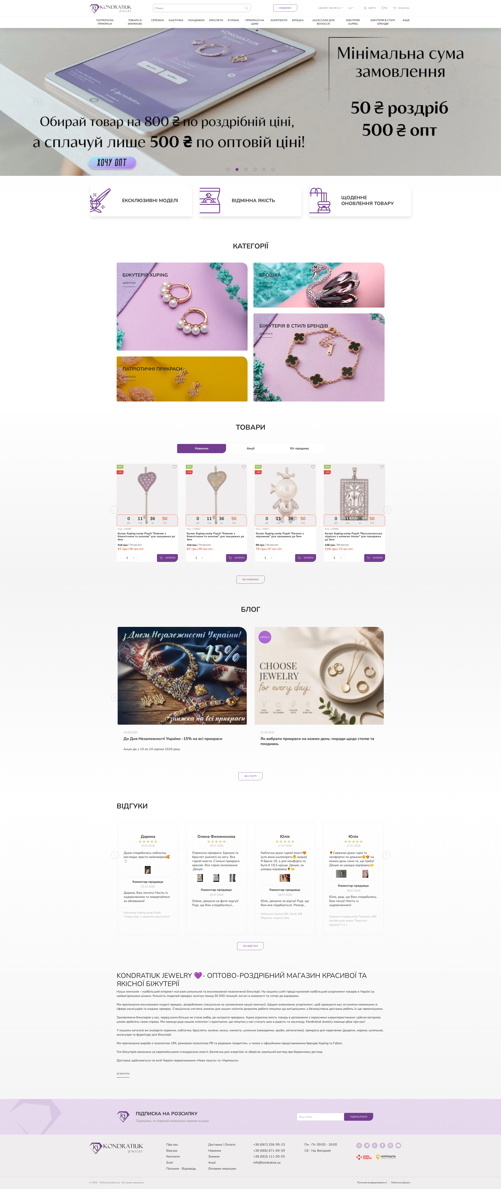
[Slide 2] (237, 169)
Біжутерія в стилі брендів (383, 22)
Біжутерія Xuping (353, 22)
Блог (169, 1162)
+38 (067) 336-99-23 (269, 1144)
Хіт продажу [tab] (299, 448)
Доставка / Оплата (221, 1144)
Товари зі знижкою (135, 22)
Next (387, 510)
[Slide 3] (246, 169)
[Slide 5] (264, 169)
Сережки (157, 20)
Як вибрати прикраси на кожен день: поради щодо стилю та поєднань (317, 741)
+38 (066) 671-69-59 (269, 1150)
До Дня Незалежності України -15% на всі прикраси (172, 738)
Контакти (173, 1156)
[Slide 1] (228, 169)
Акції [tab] (250, 448)
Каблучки (176, 20)
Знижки (214, 1156)
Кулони (233, 20)
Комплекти (279, 20)
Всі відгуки (250, 946)
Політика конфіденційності (372, 1182)
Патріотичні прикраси (104, 22)
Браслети (216, 20)
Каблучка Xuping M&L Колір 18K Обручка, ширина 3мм (282, 916)
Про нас (172, 1144)
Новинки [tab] (201, 448)
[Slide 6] (273, 169)
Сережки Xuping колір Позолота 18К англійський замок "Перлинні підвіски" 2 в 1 (353, 921)
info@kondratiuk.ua (266, 1162)
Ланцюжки (196, 20)
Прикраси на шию (254, 22)
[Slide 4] (255, 169)
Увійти (372, 8)
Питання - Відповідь (181, 1168)
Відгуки (171, 1150)
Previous (114, 510)
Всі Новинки (250, 579)
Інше (406, 20)
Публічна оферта (400, 1182)
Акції (212, 1162)
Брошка (298, 20)
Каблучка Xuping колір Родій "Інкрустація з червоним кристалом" (147, 915)
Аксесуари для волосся (323, 22)
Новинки (285, 8)
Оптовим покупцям (222, 1168)
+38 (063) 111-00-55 (269, 1156)
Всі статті (251, 776)
